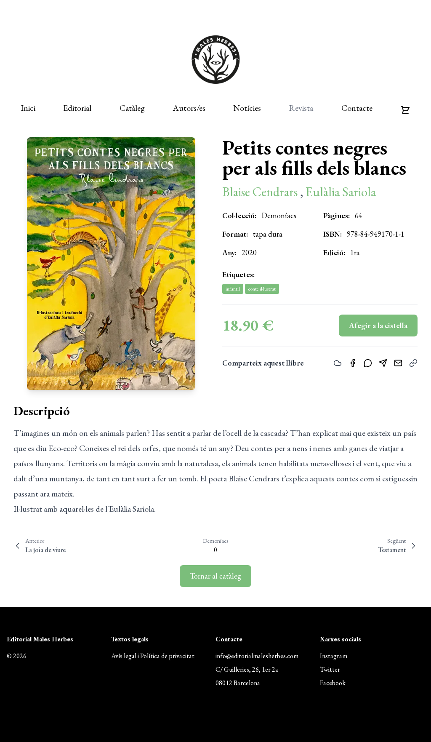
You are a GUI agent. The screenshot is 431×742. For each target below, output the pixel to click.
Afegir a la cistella (378, 325)
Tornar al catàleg (215, 576)
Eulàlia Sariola (341, 192)
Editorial (77, 107)
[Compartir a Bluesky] (337, 363)
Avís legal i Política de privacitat (152, 655)
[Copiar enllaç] (413, 363)
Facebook (333, 682)
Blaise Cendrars (261, 192)
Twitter (330, 669)
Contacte (356, 107)
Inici (28, 107)
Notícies (247, 107)
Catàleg (132, 107)
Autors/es (189, 107)
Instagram (333, 655)
